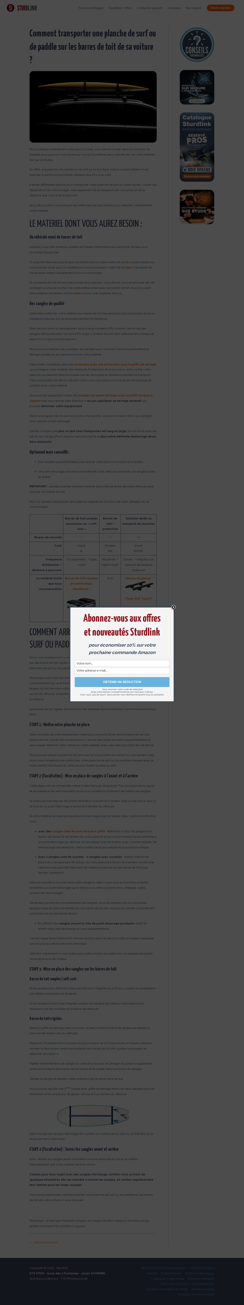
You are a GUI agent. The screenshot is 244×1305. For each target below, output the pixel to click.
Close (173, 607)
